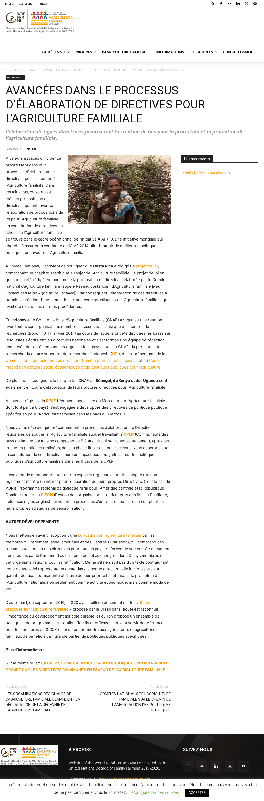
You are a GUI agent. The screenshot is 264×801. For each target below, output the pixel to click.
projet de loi (147, 265)
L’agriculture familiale (126, 52)
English (10, 3)
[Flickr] (229, 3)
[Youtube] (255, 3)
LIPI (115, 353)
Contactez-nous (239, 52)
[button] (213, 3)
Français (42, 3)
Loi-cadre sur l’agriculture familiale (109, 535)
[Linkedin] (238, 3)
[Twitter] (246, 3)
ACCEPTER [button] (197, 792)
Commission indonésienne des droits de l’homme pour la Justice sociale (72, 360)
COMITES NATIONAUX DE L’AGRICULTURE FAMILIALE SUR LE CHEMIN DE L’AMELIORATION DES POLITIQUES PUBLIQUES (135, 702)
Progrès (84, 52)
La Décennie (54, 52)
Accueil (11, 70)
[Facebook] (221, 3)
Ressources (201, 52)
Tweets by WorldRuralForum (205, 172)
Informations (170, 52)
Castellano (26, 3)
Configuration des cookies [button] (155, 792)
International (30, 70)
